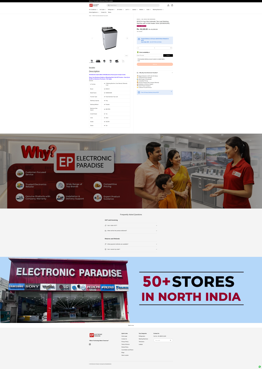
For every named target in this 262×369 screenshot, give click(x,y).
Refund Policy (125, 347)
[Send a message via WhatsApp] (259, 366)
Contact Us (103, 12)
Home (90, 15)
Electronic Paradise (95, 364)
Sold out (155, 64)
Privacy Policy (125, 341)
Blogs (123, 352)
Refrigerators (142, 336)
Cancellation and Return (127, 349)
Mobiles (141, 9)
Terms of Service (126, 344)
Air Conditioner (92, 9)
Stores (109, 12)
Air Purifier (119, 9)
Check (168, 55)
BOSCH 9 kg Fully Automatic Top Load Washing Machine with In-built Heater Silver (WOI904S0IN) (101, 15)
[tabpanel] (109, 99)
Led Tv (127, 9)
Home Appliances (93, 12)
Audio (148, 9)
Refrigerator (111, 9)
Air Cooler (102, 9)
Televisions (141, 341)
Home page (124, 336)
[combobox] (133, 5)
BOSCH (138, 19)
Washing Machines (157, 9)
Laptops (134, 9)
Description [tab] (92, 67)
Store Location (125, 355)
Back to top (131, 325)
